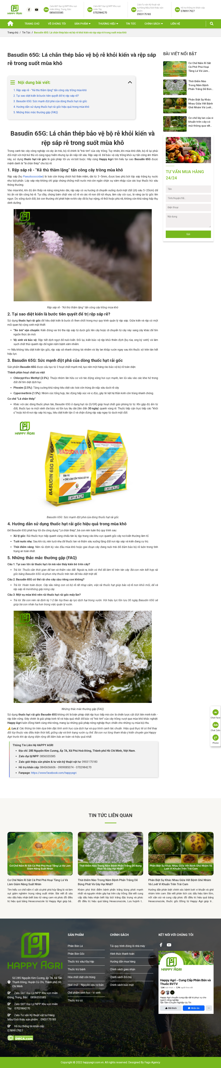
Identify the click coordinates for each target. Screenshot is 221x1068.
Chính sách (152, 23)
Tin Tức (131, 23)
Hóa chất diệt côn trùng (81, 977)
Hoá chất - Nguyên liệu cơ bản (86, 985)
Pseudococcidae (33, 176)
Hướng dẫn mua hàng (122, 961)
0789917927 (15, 1030)
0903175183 (48, 1019)
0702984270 (22, 1008)
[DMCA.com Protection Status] (20, 1037)
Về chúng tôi (57, 23)
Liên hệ (175, 23)
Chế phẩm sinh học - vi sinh (84, 992)
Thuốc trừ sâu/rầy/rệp (81, 961)
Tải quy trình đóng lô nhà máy (127, 946)
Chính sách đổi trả (121, 977)
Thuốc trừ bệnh (76, 969)
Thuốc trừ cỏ (75, 1000)
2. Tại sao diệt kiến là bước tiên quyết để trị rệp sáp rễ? (46, 95)
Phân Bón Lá (75, 946)
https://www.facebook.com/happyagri (53, 772)
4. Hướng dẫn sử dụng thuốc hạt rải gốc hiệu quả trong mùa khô (51, 106)
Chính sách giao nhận (122, 969)
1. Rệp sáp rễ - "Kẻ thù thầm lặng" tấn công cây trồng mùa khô (50, 90)
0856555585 (38, 997)
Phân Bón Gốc (76, 953)
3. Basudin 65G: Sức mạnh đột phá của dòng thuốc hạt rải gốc (50, 101)
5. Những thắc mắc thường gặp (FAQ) (35, 112)
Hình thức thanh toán (122, 953)
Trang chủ (32, 23)
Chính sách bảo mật (122, 985)
